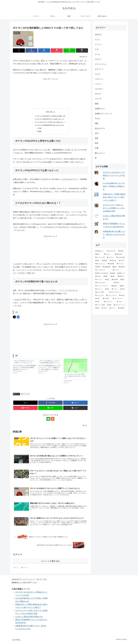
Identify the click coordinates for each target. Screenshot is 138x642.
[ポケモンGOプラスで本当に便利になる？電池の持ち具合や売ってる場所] (75, 365)
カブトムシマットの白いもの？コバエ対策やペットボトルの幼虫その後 (114, 208)
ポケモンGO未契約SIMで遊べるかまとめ (50, 125)
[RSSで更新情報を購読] (52, 419)
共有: (40, 128)
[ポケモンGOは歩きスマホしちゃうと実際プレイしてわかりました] (25, 366)
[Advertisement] (50, 94)
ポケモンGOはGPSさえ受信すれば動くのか (51, 116)
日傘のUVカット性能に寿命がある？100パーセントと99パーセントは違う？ (114, 197)
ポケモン (17, 394)
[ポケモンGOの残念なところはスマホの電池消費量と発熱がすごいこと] (51, 366)
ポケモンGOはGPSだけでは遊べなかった (50, 119)
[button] (82, 50)
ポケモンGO (26, 394)
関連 (39, 131)
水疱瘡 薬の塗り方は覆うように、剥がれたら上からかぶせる (114, 234)
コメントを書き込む (50, 561)
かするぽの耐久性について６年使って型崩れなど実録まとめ (114, 186)
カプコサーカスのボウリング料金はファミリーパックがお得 (114, 175)
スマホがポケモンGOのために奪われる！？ (51, 122)
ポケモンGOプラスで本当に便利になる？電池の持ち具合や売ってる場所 (75, 376)
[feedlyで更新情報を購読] (48, 419)
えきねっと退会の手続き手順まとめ (28, 617)
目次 (47, 112)
